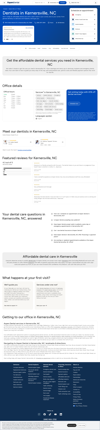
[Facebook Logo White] (44, 414)
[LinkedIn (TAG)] (61, 414)
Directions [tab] (72, 48)
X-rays (9, 291)
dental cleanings (44, 288)
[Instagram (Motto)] (39, 414)
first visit (11, 288)
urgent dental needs (50, 290)
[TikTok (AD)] (50, 414)
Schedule (62, 2)
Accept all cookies (72, 425)
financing (31, 262)
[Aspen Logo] (13, 2)
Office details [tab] (32, 48)
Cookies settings (81, 425)
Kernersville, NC (53, 2)
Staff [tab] (39, 48)
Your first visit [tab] (64, 48)
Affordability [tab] (56, 48)
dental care (32, 260)
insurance (65, 260)
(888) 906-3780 (74, 2)
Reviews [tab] (44, 48)
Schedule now (74, 103)
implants (39, 290)
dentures (59, 288)
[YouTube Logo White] (55, 414)
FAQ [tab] (50, 48)
